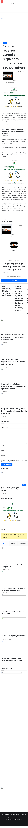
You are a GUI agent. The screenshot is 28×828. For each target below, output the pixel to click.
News (5, 42)
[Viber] (4, 827)
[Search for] (26, 10)
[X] (1, 827)
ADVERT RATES (18, 819)
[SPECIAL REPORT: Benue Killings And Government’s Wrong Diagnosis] (14, 649)
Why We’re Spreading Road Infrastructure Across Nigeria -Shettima (11, 489)
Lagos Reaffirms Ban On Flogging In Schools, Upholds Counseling (13, 589)
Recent (13, 543)
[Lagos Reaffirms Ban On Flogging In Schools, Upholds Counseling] (14, 579)
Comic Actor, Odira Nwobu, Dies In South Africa (13, 613)
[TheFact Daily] (14, 6)
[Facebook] (0, 827)
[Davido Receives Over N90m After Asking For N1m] (14, 555)
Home (7, 819)
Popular (4, 543)
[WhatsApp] (2, 827)
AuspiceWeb (18, 817)
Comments (23, 543)
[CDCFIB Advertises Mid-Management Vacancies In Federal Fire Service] (14, 625)
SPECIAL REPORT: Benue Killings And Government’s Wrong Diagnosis (13, 659)
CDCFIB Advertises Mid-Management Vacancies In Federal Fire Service (14, 636)
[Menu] (2, 10)
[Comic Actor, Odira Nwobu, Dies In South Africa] (14, 602)
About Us (12, 819)
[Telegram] (3, 827)
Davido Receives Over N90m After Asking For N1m (13, 566)
